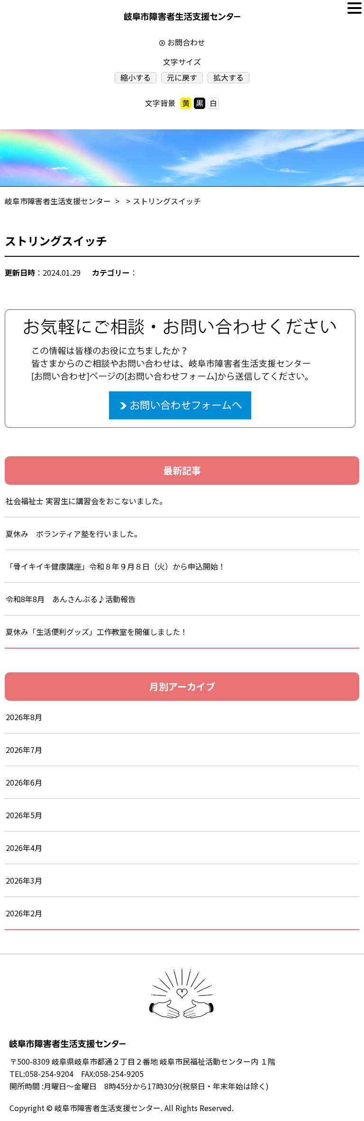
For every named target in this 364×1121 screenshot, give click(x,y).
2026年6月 (24, 782)
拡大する (228, 77)
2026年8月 (24, 717)
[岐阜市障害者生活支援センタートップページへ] (182, 18)
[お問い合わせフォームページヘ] (180, 315)
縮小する (135, 77)
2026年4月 (24, 847)
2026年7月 (24, 749)
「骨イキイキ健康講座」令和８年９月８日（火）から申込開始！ (116, 566)
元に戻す (182, 77)
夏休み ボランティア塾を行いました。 (74, 533)
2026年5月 (24, 815)
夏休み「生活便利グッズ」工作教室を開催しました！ (97, 631)
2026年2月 (24, 913)
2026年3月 (24, 880)
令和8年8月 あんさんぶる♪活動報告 (71, 599)
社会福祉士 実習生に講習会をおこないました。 (86, 500)
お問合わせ (186, 42)
